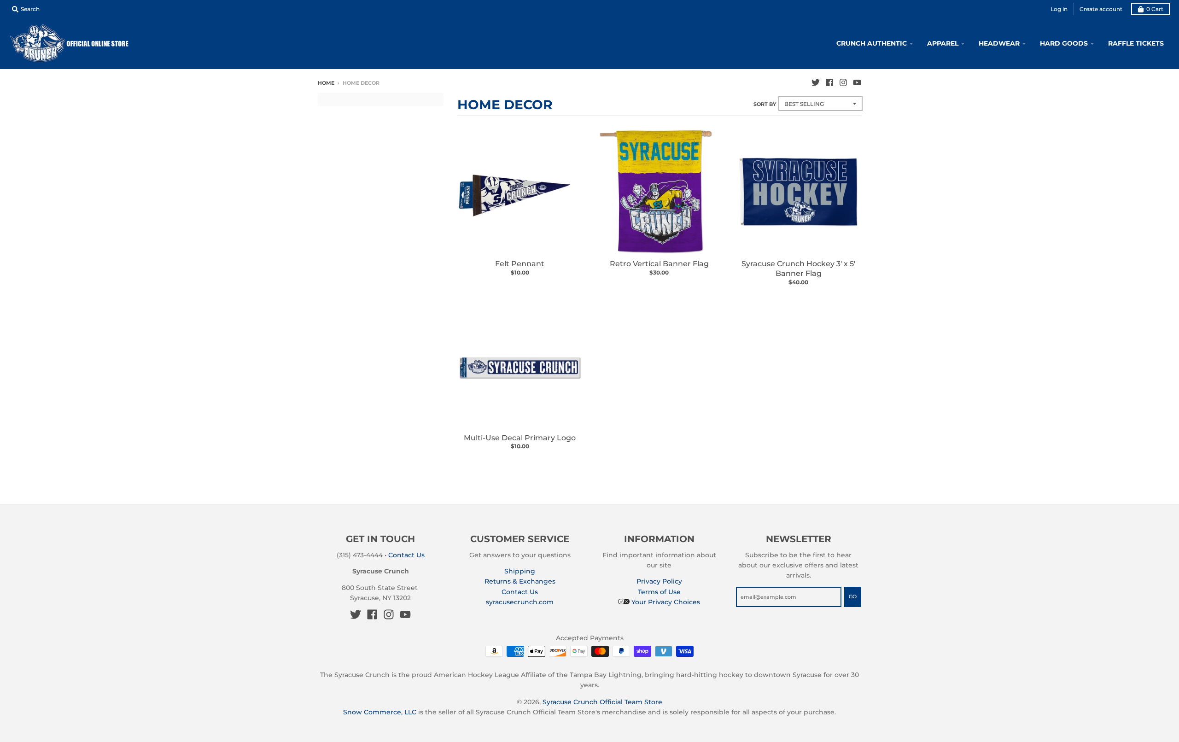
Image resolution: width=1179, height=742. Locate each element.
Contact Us (406, 555)
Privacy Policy (659, 581)
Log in (1059, 9)
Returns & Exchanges (519, 581)
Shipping (519, 571)
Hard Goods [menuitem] (1064, 43)
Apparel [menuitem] (942, 43)
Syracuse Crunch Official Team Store (602, 702)
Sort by (764, 104)
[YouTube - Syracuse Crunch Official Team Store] (857, 82)
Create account (1101, 9)
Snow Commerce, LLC (379, 712)
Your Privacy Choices (665, 602)
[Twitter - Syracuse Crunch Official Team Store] (815, 82)
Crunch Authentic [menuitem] (871, 43)
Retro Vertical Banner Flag (659, 263)
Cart (1154, 9)
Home (326, 83)
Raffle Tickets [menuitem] (1136, 43)
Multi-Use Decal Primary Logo (520, 437)
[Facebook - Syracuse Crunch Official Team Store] (829, 82)
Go (853, 596)
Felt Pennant (519, 263)
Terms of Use (659, 592)
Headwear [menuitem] (999, 43)
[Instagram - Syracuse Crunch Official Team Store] (843, 82)
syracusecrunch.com (520, 602)
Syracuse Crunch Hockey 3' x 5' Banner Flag (798, 268)
